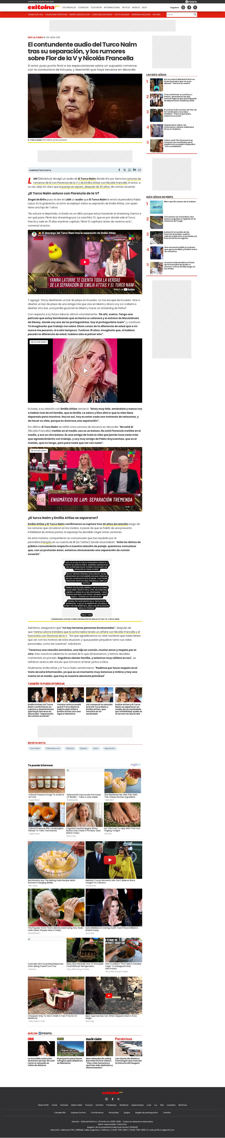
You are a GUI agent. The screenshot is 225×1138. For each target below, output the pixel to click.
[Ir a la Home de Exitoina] (44, 7)
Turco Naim (35, 748)
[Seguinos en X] (195, 7)
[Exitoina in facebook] (189, 7)
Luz (155, 1105)
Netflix (126, 7)
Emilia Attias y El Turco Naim (46, 524)
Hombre (99, 1105)
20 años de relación (115, 524)
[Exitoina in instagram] (183, 7)
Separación (110, 748)
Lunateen (171, 1105)
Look (149, 1105)
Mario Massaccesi (79, 14)
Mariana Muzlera (141, 14)
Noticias (64, 1105)
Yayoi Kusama (121, 14)
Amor (95, 748)
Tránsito (167, 1112)
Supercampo (137, 1105)
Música (136, 7)
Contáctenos (97, 1112)
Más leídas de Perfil (159, 197)
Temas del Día (35, 14)
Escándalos (69, 7)
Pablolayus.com (53, 748)
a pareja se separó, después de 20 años (85, 187)
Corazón (83, 7)
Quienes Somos (78, 1112)
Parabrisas (111, 1105)
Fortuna (89, 1105)
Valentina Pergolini (56, 14)
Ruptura (83, 748)
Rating (156, 14)
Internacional (112, 7)
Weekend (124, 1105)
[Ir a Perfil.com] (191, 2)
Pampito (46, 542)
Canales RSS (60, 1112)
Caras (54, 1105)
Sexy (144, 7)
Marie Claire (76, 1105)
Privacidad (114, 1112)
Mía (162, 1105)
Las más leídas (156, 75)
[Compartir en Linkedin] (134, 170)
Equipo (127, 1112)
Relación (70, 748)
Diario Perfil (43, 1105)
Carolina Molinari (102, 14)
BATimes (183, 1105)
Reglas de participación (146, 1112)
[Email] (139, 170)
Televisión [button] (96, 7)
